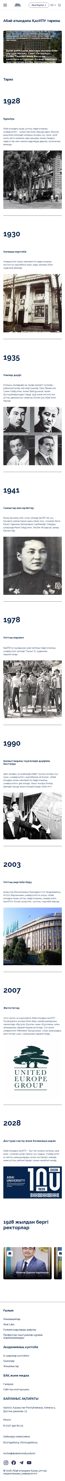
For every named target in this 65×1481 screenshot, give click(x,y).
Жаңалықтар (11, 1366)
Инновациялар (11, 1319)
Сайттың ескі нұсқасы (16, 1389)
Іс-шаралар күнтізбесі (16, 1355)
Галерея (8, 1384)
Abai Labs (9, 1324)
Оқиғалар (9, 1361)
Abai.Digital (38, 5)
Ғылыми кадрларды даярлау (19, 1329)
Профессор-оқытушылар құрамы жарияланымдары (23, 1336)
